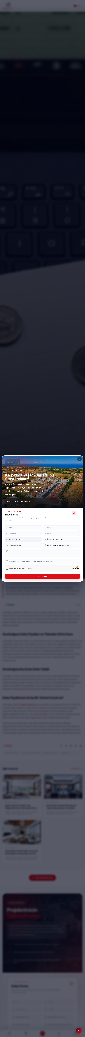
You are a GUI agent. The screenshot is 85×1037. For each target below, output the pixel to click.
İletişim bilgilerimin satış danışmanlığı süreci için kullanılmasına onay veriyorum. (31, 561)
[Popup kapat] (79, 459)
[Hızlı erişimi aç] (79, 1031)
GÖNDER (43, 576)
